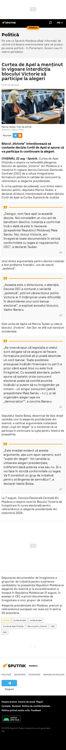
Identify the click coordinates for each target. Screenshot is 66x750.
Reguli (39, 701)
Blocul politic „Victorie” (37, 626)
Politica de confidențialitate (36, 706)
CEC (53, 626)
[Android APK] (11, 719)
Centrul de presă (26, 701)
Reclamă (16, 706)
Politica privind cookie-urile (16, 710)
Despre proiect (9, 701)
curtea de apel (36, 620)
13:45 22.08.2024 (10, 84)
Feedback (36, 710)
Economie (34, 674)
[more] (61, 252)
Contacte (6, 706)
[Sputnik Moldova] (10, 23)
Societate (19, 674)
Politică (6, 620)
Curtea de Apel (19, 620)
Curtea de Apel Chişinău (13, 626)
